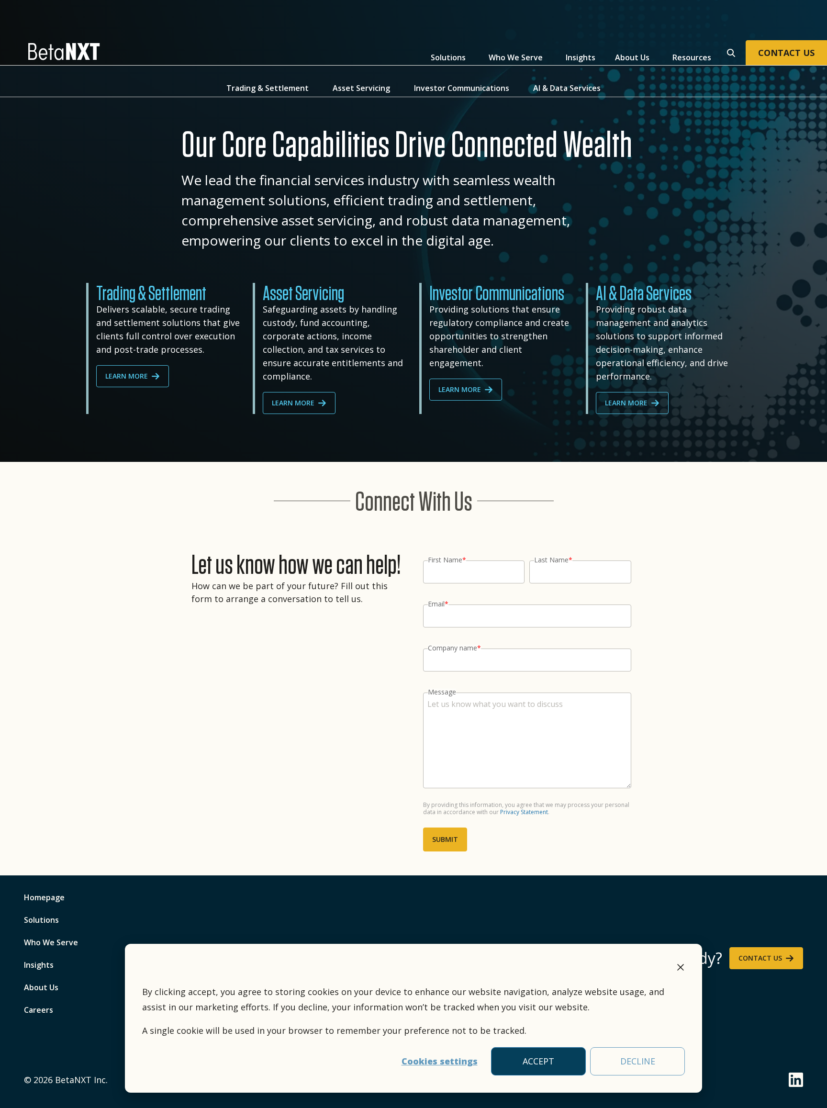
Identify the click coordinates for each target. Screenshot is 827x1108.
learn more (126, 376)
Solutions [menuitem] (41, 920)
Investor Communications (461, 88)
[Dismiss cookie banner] (680, 968)
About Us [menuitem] (41, 987)
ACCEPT (538, 1061)
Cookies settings (440, 1061)
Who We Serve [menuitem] (51, 942)
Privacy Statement (524, 812)
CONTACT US (786, 52)
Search (730, 51)
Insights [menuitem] (39, 965)
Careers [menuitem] (38, 1010)
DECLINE (637, 1061)
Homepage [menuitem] (44, 897)
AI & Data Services (567, 88)
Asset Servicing (361, 88)
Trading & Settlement (267, 88)
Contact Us (760, 958)
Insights (580, 57)
